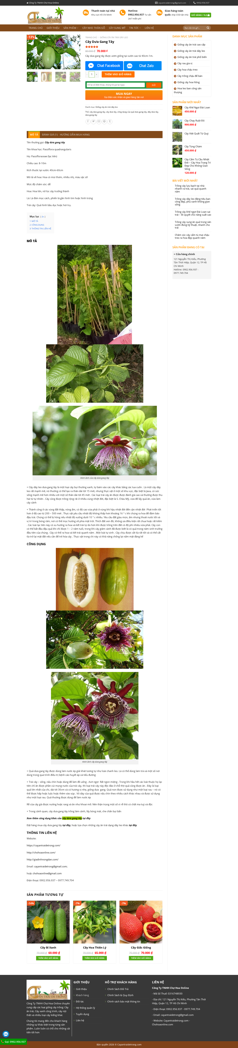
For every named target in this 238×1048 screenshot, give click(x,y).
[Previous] (32, 51)
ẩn (43, 216)
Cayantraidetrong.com (129, 1044)
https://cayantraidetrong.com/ (43, 845)
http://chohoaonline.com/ (41, 852)
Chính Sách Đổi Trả (117, 989)
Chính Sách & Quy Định (120, 995)
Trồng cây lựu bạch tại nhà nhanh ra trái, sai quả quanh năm (190, 188)
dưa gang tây (91, 115)
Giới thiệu (53, 27)
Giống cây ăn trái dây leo (114, 37)
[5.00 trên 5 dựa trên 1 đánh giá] (124, 46)
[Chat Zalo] (143, 66)
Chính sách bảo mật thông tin (123, 1001)
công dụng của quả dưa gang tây (132, 111)
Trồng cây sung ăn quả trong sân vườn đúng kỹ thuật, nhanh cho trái (193, 225)
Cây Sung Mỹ (117, 27)
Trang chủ (36, 27)
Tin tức (134, 27)
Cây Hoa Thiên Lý (94, 947)
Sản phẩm (69, 27)
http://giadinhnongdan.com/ (42, 859)
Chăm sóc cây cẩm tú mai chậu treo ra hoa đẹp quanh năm (192, 236)
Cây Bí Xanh (48, 947)
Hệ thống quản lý (85, 1007)
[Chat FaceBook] (104, 66)
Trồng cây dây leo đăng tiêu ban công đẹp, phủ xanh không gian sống (192, 201)
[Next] (75, 51)
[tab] (34, 134)
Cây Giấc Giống (141, 947)
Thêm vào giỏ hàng (118, 74)
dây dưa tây (153, 111)
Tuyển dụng (82, 1014)
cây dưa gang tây (97, 111)
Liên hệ (149, 27)
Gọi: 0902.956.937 (15, 1041)
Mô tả (34, 134)
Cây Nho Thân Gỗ (93, 27)
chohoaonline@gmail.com (47, 873)
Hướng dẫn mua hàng (75, 134)
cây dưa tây (111, 111)
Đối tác (80, 1001)
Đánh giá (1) (50, 134)
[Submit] (208, 27)
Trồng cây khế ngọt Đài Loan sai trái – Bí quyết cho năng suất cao (193, 213)
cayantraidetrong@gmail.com (50, 866)
